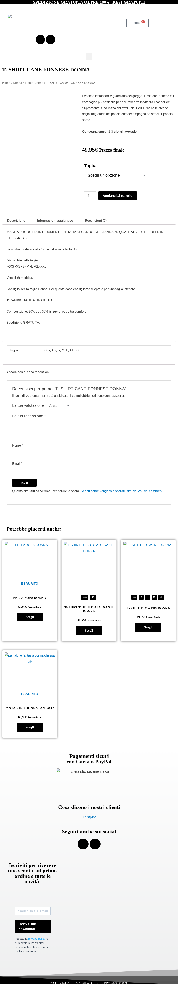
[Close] (75, 916)
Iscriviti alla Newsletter (34, 979)
